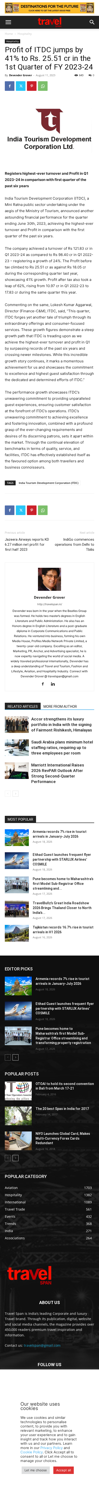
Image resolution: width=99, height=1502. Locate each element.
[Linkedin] (55, 684)
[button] (8, 22)
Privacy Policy (51, 1448)
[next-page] (15, 794)
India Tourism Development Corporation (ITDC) (48, 483)
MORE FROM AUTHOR (60, 706)
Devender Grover (20, 75)
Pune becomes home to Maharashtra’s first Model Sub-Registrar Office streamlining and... (63, 883)
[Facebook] (9, 86)
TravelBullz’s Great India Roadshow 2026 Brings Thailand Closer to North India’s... (62, 908)
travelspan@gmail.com (42, 1345)
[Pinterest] (32, 86)
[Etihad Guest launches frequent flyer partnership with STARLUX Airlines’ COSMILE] (17, 860)
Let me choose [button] (36, 1470)
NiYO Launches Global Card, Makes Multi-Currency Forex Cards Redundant (63, 1138)
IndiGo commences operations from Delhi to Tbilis (74, 544)
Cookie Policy (31, 1452)
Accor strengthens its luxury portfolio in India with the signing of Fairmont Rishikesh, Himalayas (61, 724)
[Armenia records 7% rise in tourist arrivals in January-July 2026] (17, 837)
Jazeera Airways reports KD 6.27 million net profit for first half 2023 (27, 544)
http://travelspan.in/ (49, 604)
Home (9, 34)
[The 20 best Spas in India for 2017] (18, 1116)
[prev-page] (8, 794)
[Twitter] (20, 86)
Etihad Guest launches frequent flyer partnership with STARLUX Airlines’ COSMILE (62, 859)
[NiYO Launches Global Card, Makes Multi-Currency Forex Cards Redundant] (18, 1140)
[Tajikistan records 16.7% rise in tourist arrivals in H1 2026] (17, 933)
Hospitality (25, 34)
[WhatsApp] (43, 86)
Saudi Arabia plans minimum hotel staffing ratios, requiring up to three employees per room (62, 747)
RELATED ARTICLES (23, 706)
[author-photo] (49, 591)
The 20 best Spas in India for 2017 (62, 1109)
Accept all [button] (63, 1470)
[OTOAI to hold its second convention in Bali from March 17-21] (18, 1091)
